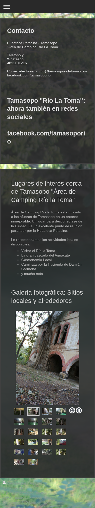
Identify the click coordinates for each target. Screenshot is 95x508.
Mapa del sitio (14, 488)
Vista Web (84, 488)
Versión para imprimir (25, 483)
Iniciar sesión (81, 483)
